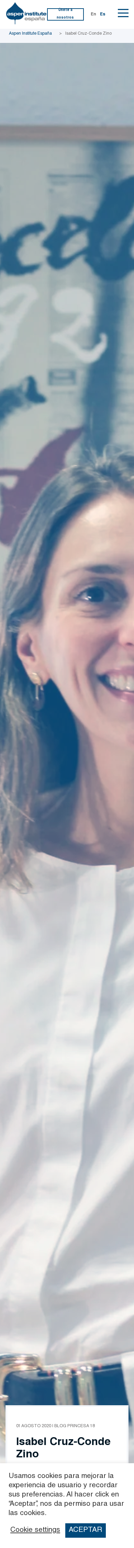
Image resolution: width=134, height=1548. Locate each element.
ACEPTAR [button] (85, 1530)
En (93, 14)
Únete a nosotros (65, 14)
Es (102, 14)
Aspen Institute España (30, 34)
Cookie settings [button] (35, 1530)
